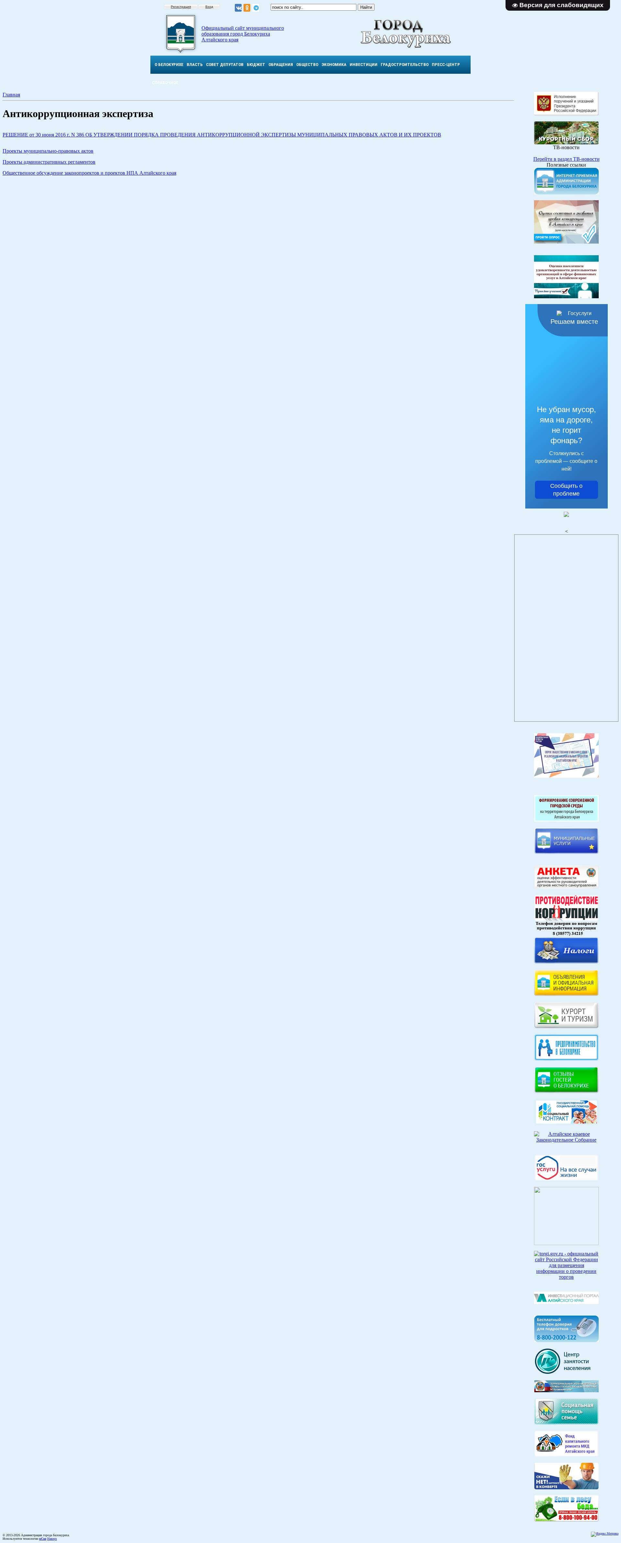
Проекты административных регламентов (49, 162)
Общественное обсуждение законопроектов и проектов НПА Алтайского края (89, 173)
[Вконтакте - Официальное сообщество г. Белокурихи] (238, 8)
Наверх (52, 1538)
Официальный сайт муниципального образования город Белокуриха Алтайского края (243, 33)
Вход (209, 6)
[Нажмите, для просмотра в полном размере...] (566, 1520)
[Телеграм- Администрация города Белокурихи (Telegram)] (255, 8)
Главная (11, 94)
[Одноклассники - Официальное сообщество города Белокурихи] (247, 8)
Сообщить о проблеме (566, 490)
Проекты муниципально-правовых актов (48, 151)
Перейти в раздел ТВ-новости (566, 159)
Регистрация (181, 6)
